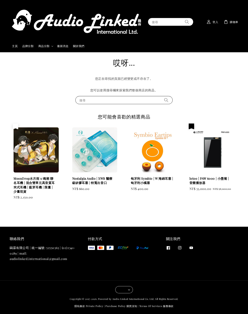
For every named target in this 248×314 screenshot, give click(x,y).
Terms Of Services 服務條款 (156, 306)
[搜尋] (187, 22)
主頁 (15, 46)
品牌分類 (28, 46)
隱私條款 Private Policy (88, 306)
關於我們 (78, 46)
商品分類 (44, 46)
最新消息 (62, 46)
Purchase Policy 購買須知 (121, 306)
